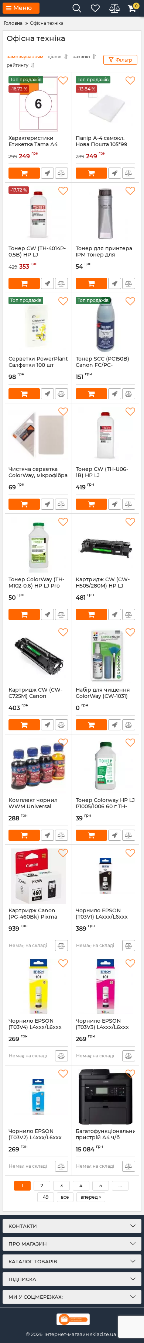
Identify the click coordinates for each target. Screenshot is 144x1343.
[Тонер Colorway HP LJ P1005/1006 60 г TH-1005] (105, 765)
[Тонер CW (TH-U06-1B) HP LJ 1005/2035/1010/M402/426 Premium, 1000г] (105, 434)
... (120, 1185)
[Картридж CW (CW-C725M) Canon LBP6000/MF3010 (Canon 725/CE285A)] (38, 655)
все (65, 1197)
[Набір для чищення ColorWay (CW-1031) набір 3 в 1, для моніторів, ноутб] (105, 655)
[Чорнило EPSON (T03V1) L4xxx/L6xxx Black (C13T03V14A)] (105, 876)
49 (45, 1197)
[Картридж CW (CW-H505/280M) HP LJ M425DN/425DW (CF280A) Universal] (105, 545)
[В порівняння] (61, 173)
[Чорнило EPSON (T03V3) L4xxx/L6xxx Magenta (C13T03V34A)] (105, 986)
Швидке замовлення (47, 173)
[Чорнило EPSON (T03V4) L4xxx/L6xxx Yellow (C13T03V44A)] (38, 986)
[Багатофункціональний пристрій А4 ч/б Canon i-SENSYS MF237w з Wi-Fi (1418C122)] (105, 1097)
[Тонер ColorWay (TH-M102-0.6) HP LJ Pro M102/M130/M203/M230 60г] (38, 545)
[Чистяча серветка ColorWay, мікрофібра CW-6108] (38, 434)
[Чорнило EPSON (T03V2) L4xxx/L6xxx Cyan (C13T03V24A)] (38, 1097)
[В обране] (63, 81)
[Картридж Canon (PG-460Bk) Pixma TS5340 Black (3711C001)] (38, 876)
